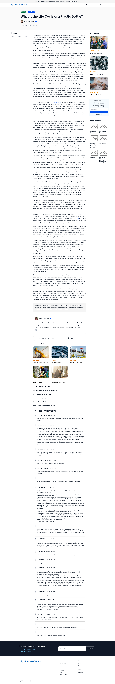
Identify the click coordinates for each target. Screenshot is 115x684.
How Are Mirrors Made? (97, 53)
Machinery (36, 360)
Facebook (80, 672)
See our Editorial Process (48, 338)
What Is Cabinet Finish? (58, 382)
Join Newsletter (99, 5)
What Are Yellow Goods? (40, 362)
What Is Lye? (93, 157)
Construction (94, 92)
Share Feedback (74, 338)
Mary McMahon (30, 21)
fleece (77, 218)
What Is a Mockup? (95, 95)
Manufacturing (94, 51)
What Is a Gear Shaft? (96, 74)
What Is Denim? (56, 362)
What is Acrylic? (103, 143)
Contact (80, 666)
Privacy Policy (22, 681)
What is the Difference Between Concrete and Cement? (102, 160)
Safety (61, 672)
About (79, 663)
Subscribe (99, 111)
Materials (54, 360)
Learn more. (78, 1)
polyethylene (57, 102)
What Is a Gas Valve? (76, 362)
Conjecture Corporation (33, 679)
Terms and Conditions (30, 681)
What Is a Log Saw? (38, 382)
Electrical (61, 670)
